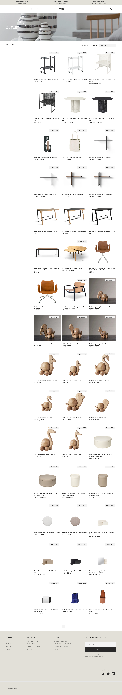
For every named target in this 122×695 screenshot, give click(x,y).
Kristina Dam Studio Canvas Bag (71, 157)
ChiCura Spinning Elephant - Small (99, 307)
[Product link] (47, 67)
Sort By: (94, 45)
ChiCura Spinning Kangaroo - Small (72, 381)
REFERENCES (31, 644)
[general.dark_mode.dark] (102, 9)
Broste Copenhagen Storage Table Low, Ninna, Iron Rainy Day (101, 455)
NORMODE (13, 688)
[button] (105, 9)
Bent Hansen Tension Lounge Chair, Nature (74, 307)
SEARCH (29, 649)
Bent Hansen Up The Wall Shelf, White (45, 194)
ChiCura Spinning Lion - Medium (71, 418)
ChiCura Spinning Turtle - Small (98, 344)
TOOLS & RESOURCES (33, 646)
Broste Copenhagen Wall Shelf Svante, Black (75, 571)
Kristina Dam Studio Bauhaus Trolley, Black (46, 80)
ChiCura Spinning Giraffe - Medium (44, 454)
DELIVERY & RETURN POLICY (62, 644)
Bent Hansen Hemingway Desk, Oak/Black (74, 231)
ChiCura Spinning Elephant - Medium (45, 344)
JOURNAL (9, 646)
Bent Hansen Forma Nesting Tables (72, 268)
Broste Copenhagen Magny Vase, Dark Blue (74, 610)
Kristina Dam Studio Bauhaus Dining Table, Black (102, 119)
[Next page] (86, 626)
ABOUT (8, 641)
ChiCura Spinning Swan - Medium (99, 381)
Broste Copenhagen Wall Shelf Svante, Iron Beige (46, 572)
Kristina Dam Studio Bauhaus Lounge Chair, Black (47, 119)
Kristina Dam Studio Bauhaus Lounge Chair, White (102, 80)
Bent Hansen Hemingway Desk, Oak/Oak (46, 231)
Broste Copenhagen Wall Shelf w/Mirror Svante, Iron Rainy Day (101, 572)
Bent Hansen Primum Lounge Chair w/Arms (47, 307)
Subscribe (100, 650)
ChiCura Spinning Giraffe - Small (71, 454)
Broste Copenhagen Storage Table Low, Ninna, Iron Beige (45, 494)
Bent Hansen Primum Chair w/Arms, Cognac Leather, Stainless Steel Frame (102, 269)
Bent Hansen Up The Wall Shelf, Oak (72, 194)
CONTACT (9, 649)
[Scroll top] (119, 692)
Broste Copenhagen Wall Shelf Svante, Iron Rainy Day (102, 533)
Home (7, 15)
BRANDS (8, 644)
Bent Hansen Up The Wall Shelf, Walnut (100, 194)
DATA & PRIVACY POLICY (61, 646)
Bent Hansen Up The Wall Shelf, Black (100, 157)
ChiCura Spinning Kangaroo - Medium (45, 381)
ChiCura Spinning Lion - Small (98, 418)
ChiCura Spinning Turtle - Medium (72, 344)
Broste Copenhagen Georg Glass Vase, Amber (100, 610)
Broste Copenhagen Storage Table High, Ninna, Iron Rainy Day (73, 494)
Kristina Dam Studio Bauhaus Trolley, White (74, 80)
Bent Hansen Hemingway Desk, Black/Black (102, 231)
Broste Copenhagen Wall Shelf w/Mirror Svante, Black (46, 610)
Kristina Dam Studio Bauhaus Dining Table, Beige (74, 119)
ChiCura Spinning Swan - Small (43, 418)
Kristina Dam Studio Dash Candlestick (45, 157)
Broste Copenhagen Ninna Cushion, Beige (74, 532)
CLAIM (56, 649)
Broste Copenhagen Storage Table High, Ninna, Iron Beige (101, 494)
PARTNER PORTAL (32, 641)
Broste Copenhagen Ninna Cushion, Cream (47, 532)
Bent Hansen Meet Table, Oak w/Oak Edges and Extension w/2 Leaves (46, 269)
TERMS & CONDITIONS (61, 641)
